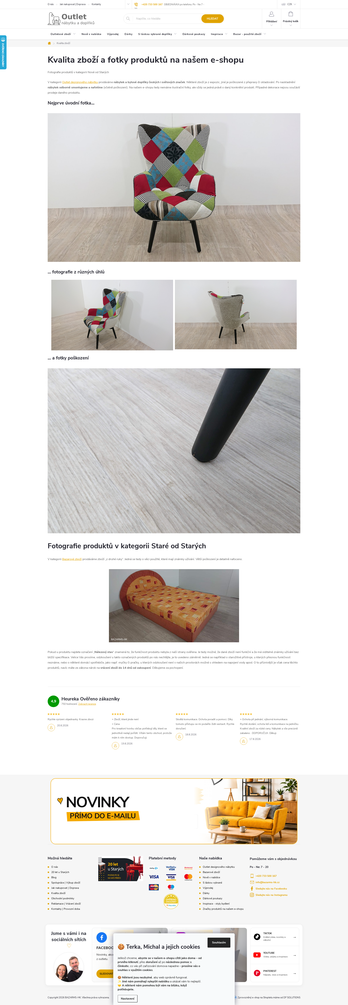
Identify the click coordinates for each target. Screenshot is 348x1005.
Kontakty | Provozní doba (65, 909)
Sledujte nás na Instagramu (271, 895)
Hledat (212, 19)
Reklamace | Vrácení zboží (66, 903)
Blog (53, 877)
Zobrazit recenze (87, 704)
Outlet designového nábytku (80, 82)
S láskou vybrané (212, 882)
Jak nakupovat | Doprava (73, 4)
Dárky (206, 893)
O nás (51, 4)
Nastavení (127, 999)
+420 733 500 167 (152, 4)
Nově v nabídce (211, 877)
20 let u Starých (60, 872)
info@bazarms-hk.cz (267, 882)
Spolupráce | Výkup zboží (65, 882)
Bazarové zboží (72, 559)
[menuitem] (63, 34)
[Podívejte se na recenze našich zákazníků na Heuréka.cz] (171, 901)
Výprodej (208, 888)
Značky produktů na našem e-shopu (223, 909)
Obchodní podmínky (62, 898)
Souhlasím (219, 943)
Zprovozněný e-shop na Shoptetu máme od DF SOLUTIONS (269, 997)
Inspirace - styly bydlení (216, 903)
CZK (289, 4)
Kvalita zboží (58, 893)
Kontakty (96, 4)
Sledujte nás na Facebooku (271, 888)
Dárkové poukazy (212, 898)
